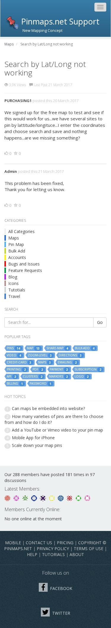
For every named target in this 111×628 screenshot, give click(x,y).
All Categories (21, 231)
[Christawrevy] (87, 498)
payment (59, 369)
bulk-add (84, 348)
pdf (38, 369)
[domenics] (52, 498)
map (33, 348)
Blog (12, 277)
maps (44, 362)
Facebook (60, 588)
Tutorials (53, 554)
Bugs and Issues (24, 264)
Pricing (65, 542)
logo (82, 376)
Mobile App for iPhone (33, 437)
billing (15, 383)
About (77, 554)
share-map (57, 348)
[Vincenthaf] (34, 498)
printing (16, 369)
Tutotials (16, 290)
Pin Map (16, 244)
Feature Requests (25, 270)
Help (32, 554)
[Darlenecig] (43, 498)
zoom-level (40, 355)
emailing (67, 362)
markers (58, 376)
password (40, 383)
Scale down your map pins (37, 445)
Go (100, 322)
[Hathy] (8, 498)
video (14, 355)
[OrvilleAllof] (70, 498)
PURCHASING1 (18, 100)
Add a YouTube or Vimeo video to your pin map (57, 430)
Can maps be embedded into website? (48, 408)
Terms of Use (88, 548)
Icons (13, 283)
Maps (13, 238)
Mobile (13, 542)
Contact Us (39, 542)
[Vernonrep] (79, 498)
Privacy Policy (53, 548)
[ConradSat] (16, 498)
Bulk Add (16, 251)
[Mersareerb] (61, 498)
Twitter (60, 613)
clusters (32, 376)
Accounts (17, 257)
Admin (10, 171)
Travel (14, 296)
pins (13, 348)
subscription (88, 369)
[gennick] (25, 498)
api (11, 376)
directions (70, 355)
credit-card (19, 362)
